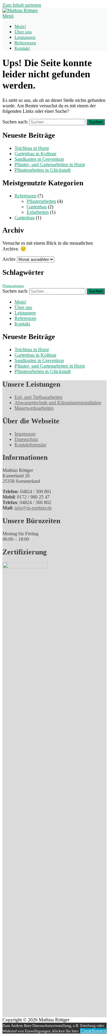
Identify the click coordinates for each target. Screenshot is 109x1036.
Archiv (9, 259)
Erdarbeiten (38, 212)
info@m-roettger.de (33, 507)
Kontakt (22, 48)
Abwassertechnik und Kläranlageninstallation (58, 402)
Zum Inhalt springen (21, 5)
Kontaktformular (30, 444)
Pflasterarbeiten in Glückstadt (43, 170)
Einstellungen (93, 1030)
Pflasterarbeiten (41, 201)
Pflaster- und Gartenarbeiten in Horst (50, 164)
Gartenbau (37, 206)
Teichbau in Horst (32, 148)
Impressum (25, 433)
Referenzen (25, 42)
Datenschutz (26, 439)
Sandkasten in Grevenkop (39, 159)
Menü (8, 15)
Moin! (20, 26)
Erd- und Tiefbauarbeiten (38, 397)
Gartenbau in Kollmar (35, 153)
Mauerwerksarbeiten (34, 408)
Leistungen (25, 37)
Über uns (23, 31)
